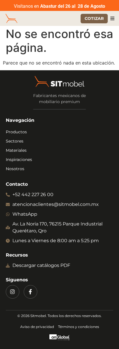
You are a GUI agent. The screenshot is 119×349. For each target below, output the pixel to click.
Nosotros (15, 168)
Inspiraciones (19, 159)
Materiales (16, 150)
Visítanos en (59, 6)
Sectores (14, 141)
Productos (16, 131)
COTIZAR (94, 18)
